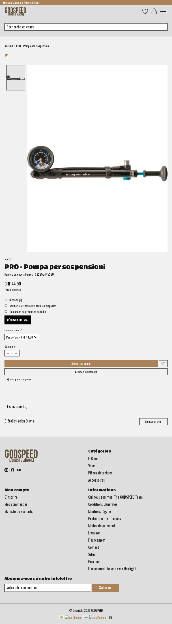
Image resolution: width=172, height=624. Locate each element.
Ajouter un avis (153, 421)
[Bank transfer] (94, 617)
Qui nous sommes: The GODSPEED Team (115, 497)
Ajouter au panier (81, 363)
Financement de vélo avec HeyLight (112, 568)
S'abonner (105, 587)
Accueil (8, 46)
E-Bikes (93, 458)
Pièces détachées (100, 473)
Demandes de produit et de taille (27, 311)
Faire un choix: (12, 330)
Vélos (91, 465)
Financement (96, 540)
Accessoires (96, 480)
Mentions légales (100, 511)
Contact (93, 547)
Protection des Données (104, 518)
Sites (91, 554)
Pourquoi (94, 561)
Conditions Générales (102, 504)
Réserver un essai (17, 320)
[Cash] (70, 617)
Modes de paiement (101, 525)
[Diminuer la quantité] (8, 353)
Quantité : (9, 346)
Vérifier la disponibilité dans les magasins (32, 306)
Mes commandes (16, 504)
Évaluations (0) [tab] (17, 406)
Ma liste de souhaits (18, 511)
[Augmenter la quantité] (15, 353)
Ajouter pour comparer (19, 379)
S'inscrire (10, 497)
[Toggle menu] (163, 11)
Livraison (94, 533)
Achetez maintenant (86, 372)
